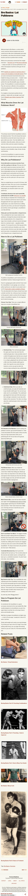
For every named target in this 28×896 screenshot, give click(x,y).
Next (23, 869)
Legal (9, 880)
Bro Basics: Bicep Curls (7, 785)
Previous (5, 869)
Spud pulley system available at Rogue (15, 289)
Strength (7, 7)
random (18, 2)
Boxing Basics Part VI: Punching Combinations (14, 703)
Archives (14, 883)
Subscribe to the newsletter (8, 895)
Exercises (12, 866)
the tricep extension (22, 62)
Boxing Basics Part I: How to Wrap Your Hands (13, 763)
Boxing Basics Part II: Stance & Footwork (12, 860)
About (15, 880)
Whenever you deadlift (19, 195)
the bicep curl (11, 62)
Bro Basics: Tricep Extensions (9, 662)
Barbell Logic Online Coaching (13, 97)
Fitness (3, 7)
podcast (25, 2)
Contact (3, 880)
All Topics (21, 880)
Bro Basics (7, 866)
